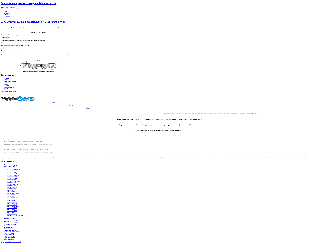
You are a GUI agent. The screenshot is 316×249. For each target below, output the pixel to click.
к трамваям (10, 190)
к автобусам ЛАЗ (12, 185)
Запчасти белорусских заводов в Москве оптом (28, 3)
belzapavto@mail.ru (161, 119)
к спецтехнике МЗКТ (13, 196)
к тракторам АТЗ (12, 203)
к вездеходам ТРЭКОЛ (13, 193)
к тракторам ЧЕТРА (12, 212)
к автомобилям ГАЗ (12, 172)
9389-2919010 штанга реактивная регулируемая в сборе (34, 21)
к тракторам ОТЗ (12, 209)
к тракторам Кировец (13, 206)
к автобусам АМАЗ (12, 182)
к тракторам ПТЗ (12, 211)
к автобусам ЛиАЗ (12, 187)
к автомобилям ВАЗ (12, 170)
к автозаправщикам (12, 202)
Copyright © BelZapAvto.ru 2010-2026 (11, 242)
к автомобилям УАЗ (12, 179)
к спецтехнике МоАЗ (13, 197)
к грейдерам (10, 199)
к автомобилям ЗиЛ (12, 173)
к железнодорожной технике (15, 215)
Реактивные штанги (27, 50)
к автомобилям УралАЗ (13, 181)
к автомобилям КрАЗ (13, 176)
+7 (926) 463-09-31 (193, 119)
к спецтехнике (11, 194)
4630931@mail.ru (172, 119)
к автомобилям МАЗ (13, 178)
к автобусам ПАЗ (12, 188)
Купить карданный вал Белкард (8, 91)
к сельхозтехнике (12, 214)
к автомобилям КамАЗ (13, 175)
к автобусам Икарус (12, 184)
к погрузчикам (11, 200)
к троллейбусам (11, 191)
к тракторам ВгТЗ (12, 205)
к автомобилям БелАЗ (13, 169)
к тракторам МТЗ (12, 208)
